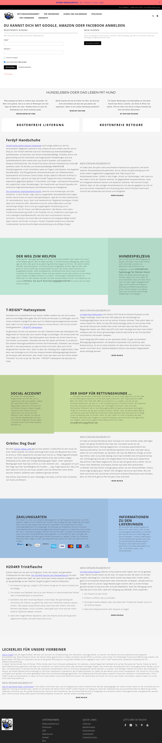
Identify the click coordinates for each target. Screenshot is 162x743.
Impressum (47, 727)
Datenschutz (47, 734)
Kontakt (45, 737)
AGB (44, 730)
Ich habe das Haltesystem (91, 314)
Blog (44, 740)
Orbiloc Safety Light (22, 449)
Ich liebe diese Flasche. (90, 572)
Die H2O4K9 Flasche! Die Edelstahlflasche (49, 575)
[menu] (66, 16)
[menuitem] (29, 14)
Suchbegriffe (88, 734)
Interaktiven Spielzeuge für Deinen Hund (134, 271)
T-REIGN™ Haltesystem (32, 327)
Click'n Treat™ (8, 655)
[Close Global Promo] (159, 1)
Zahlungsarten (89, 730)
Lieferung (87, 723)
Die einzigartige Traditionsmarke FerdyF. (24, 191)
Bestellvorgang (89, 727)
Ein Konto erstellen (152, 7)
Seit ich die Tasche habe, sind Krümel (17, 686)
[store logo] (9, 16)
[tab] (66, 16)
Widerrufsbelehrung (50, 723)
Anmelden (134, 7)
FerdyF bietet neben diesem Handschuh (24, 145)
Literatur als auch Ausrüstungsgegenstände (47, 280)
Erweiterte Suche (90, 737)
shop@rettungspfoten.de (84, 422)
